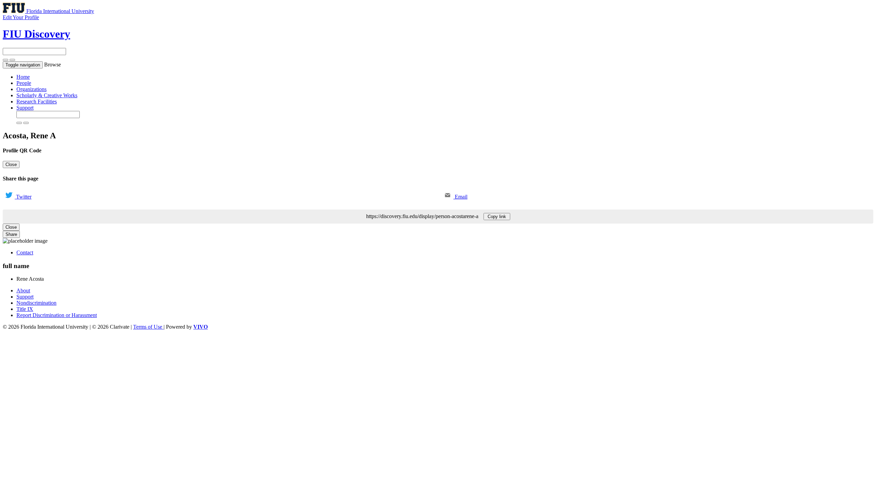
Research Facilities (36, 101)
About (23, 290)
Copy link (497, 216)
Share (11, 234)
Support (25, 108)
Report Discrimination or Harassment (56, 315)
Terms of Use (148, 327)
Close (11, 164)
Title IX (24, 309)
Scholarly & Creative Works (46, 95)
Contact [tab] (24, 252)
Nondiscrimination (36, 303)
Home (23, 77)
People (23, 83)
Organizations (31, 89)
